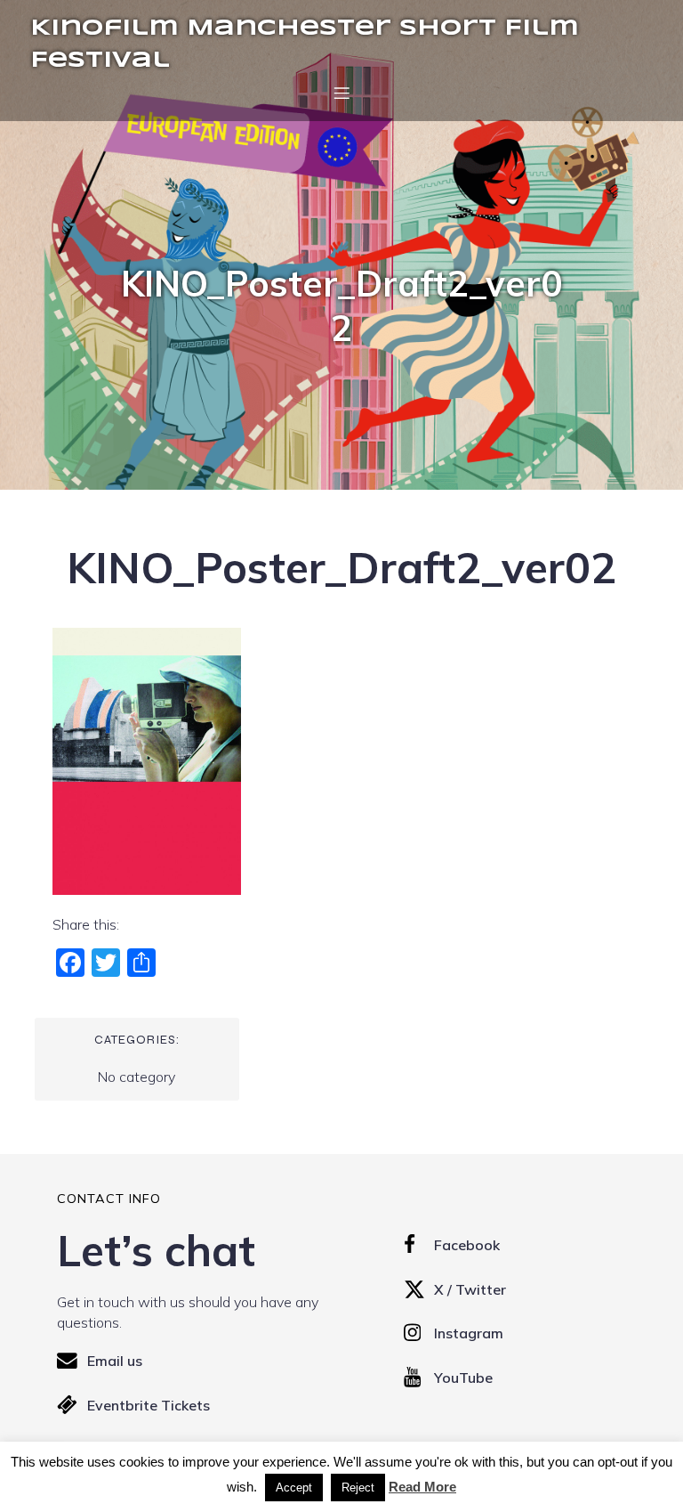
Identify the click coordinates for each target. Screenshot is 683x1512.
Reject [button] (358, 1487)
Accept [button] (294, 1487)
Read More (422, 1486)
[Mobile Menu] (341, 92)
